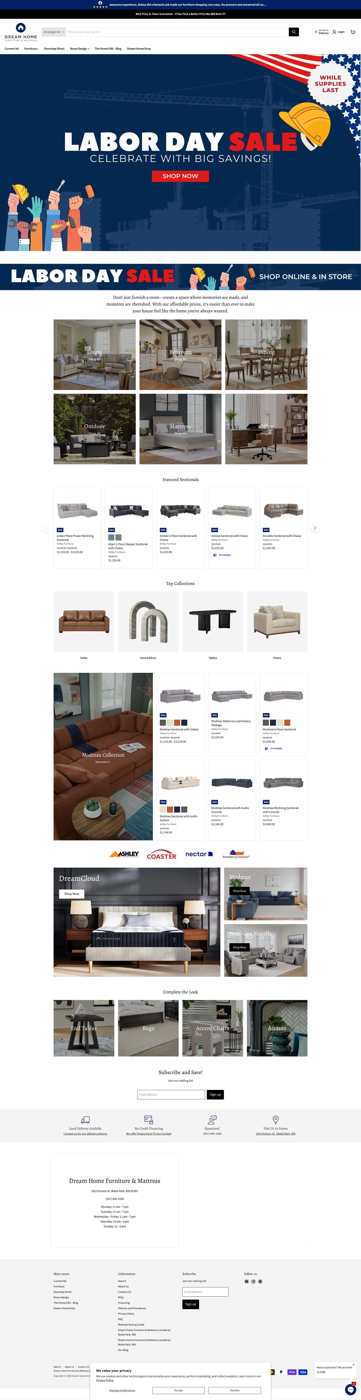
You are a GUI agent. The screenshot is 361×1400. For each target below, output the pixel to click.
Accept (178, 1390)
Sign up (215, 1094)
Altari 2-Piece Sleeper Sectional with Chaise (128, 546)
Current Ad (12, 49)
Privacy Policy (126, 1314)
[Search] (294, 32)
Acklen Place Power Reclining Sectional (75, 538)
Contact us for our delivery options (85, 1134)
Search (122, 1281)
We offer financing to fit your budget (148, 1134)
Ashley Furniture (65, 544)
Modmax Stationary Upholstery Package (230, 723)
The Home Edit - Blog (108, 49)
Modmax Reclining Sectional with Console (280, 810)
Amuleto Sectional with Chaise (282, 536)
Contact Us (124, 1292)
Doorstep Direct (54, 49)
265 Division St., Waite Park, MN (275, 1134)
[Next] (314, 527)
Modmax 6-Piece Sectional (279, 729)
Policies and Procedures (132, 1308)
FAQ (120, 1319)
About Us (123, 1286)
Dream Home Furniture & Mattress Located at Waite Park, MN (84, 1371)
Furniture (30, 49)
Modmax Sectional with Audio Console (230, 810)
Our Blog (123, 1350)
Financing (124, 1303)
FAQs (121, 1297)
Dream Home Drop (139, 49)
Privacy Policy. (105, 1380)
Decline (235, 1390)
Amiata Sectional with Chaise (229, 536)
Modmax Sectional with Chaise (179, 729)
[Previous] (46, 527)
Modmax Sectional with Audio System (178, 818)
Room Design (78, 49)
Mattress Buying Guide (131, 1325)
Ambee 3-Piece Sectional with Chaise (178, 538)
